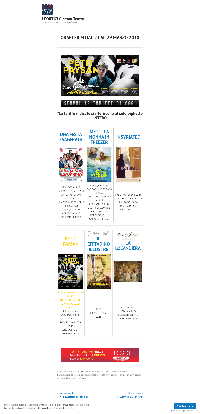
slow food (75, 378)
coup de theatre (73, 374)
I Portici (100, 371)
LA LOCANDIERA (128, 245)
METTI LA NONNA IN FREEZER (99, 137)
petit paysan (135, 374)
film (107, 374)
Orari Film (109, 371)
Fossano (113, 374)
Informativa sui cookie (65, 408)
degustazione (94, 374)
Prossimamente (120, 371)
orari (127, 374)
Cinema (86, 371)
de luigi (84, 374)
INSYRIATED (128, 137)
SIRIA (67, 378)
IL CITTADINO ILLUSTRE (98, 244)
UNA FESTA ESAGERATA (70, 136)
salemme (60, 378)
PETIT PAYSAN (70, 241)
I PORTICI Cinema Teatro (63, 18)
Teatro (83, 378)
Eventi (93, 371)
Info (60, 371)
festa (102, 374)
